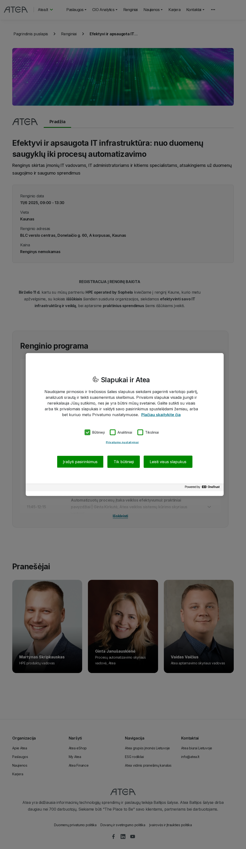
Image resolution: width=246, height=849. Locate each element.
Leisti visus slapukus (168, 461)
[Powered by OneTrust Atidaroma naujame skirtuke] (203, 488)
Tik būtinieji (124, 461)
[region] (125, 424)
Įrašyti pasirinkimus (80, 461)
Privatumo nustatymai (122, 442)
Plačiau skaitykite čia (161, 414)
